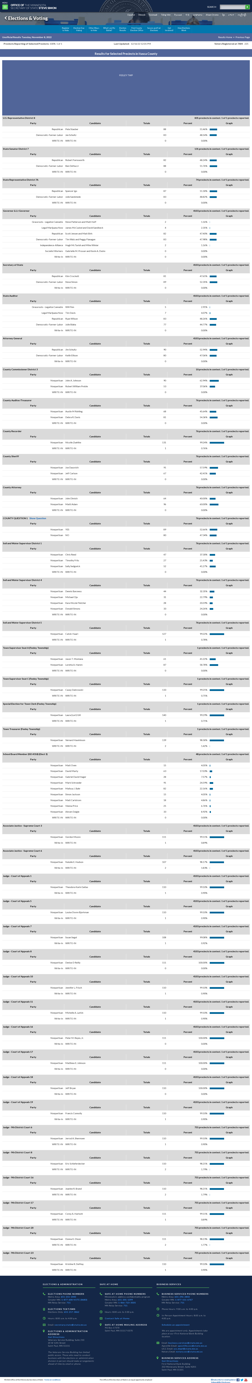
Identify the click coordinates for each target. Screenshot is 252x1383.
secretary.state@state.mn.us (70, 1325)
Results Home (225, 37)
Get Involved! (169, 29)
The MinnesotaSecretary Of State (33, 6)
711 (69, 1302)
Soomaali (153, 15)
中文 (188, 15)
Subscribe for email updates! (224, 1380)
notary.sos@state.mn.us (189, 1351)
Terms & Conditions (52, 1380)
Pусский (178, 15)
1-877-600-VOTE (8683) (74, 1299)
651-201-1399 (125, 1299)
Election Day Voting (79, 29)
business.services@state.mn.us (185, 1343)
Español (131, 15)
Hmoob (142, 15)
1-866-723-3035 (127, 1302)
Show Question (37, 518)
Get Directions (56, 1337)
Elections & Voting (28, 18)
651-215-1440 (68, 1297)
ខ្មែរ (223, 15)
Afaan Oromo (212, 15)
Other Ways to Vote (94, 29)
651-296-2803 (182, 1297)
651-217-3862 (71, 1312)
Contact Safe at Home (117, 1318)
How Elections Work (184, 29)
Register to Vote (65, 29)
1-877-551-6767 (184, 1299)
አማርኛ (231, 15)
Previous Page (243, 37)
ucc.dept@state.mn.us (185, 1348)
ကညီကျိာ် (242, 15)
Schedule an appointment (176, 1325)
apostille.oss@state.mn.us (192, 1346)
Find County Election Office (136, 29)
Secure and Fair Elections (154, 29)
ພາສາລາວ (197, 15)
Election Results (122, 29)
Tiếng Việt (166, 15)
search (211, 6)
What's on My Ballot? (109, 29)
